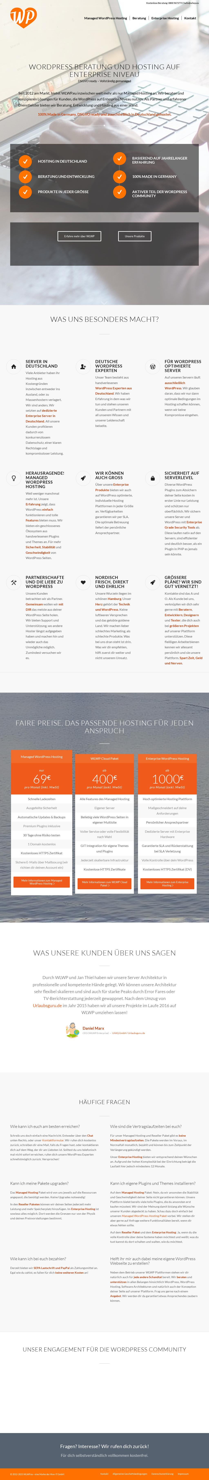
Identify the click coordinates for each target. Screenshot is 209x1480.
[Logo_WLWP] (23, 18)
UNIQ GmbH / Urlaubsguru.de (128, 1033)
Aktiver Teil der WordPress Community (159, 193)
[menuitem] (106, 18)
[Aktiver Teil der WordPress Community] (119, 192)
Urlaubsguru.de (47, 1005)
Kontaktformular (53, 1140)
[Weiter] (189, 980)
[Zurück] (19, 980)
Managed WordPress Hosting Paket (144, 1216)
